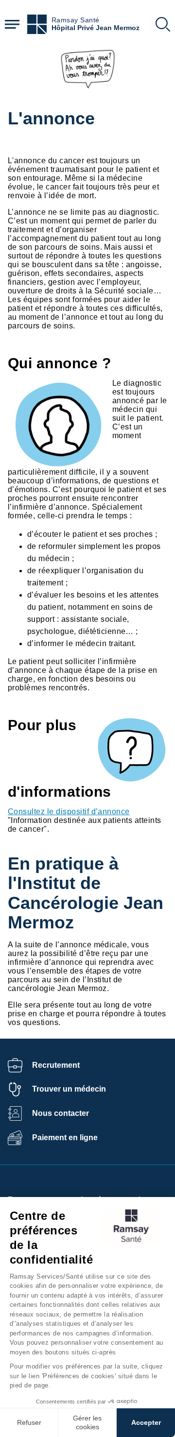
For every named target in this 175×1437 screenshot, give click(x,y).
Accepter (146, 1422)
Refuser (29, 1422)
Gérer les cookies (87, 1422)
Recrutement (56, 1065)
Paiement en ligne (65, 1137)
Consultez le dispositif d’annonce (69, 811)
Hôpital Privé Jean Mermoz (96, 28)
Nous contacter (60, 1113)
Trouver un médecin (69, 1089)
